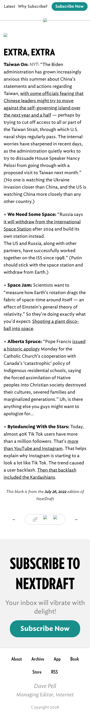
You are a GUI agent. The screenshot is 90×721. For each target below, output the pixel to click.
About (16, 659)
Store (37, 672)
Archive (37, 659)
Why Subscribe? (33, 6)
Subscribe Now (69, 6)
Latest (9, 6)
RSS (54, 672)
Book (74, 659)
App (57, 659)
